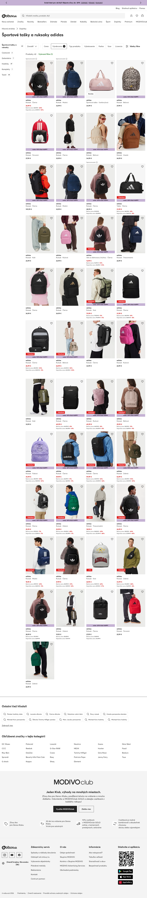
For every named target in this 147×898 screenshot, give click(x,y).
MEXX (76, 748)
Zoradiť (30, 46)
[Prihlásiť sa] (131, 15)
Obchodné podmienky (69, 870)
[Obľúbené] (137, 15)
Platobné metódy (38, 866)
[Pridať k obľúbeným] (51, 63)
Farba (101, 46)
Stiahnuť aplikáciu (129, 8)
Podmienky (21, 893)
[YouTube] (12, 855)
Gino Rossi (102, 753)
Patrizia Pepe (79, 757)
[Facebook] (19, 855)
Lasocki (53, 744)
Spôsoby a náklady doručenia (43, 852)
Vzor (109, 46)
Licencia (118, 46)
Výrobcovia (58, 46)
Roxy (52, 757)
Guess (100, 744)
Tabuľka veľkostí (96, 857)
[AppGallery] (125, 882)
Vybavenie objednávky (40, 861)
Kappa (29, 761)
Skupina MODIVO (67, 857)
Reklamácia (36, 870)
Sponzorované (30, 59)
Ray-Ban (5, 753)
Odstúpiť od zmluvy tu (40, 857)
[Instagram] (4, 855)
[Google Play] (125, 871)
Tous (124, 757)
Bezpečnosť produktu (98, 866)
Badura (125, 753)
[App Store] (125, 877)
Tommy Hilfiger (80, 753)
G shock (5, 761)
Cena (46, 46)
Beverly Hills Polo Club (35, 757)
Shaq (52, 761)
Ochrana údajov (76, 893)
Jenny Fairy (102, 757)
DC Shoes (6, 744)
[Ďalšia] (140, 3)
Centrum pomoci (38, 879)
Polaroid (29, 744)
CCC (4, 748)
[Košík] (142, 15)
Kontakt (34, 874)
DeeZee (29, 753)
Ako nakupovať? (95, 852)
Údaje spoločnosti (67, 852)
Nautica (77, 744)
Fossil (124, 748)
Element (77, 761)
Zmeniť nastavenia (34, 893)
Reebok (29, 748)
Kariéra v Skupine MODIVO (71, 861)
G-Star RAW (55, 748)
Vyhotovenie (89, 46)
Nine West (126, 744)
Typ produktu (74, 46)
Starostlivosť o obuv (97, 861)
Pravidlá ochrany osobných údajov (55, 893)
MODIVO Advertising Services (72, 866)
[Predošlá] (6, 3)
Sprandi (5, 757)
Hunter (101, 748)
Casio (52, 753)
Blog (118, 8)
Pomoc (142, 8)
